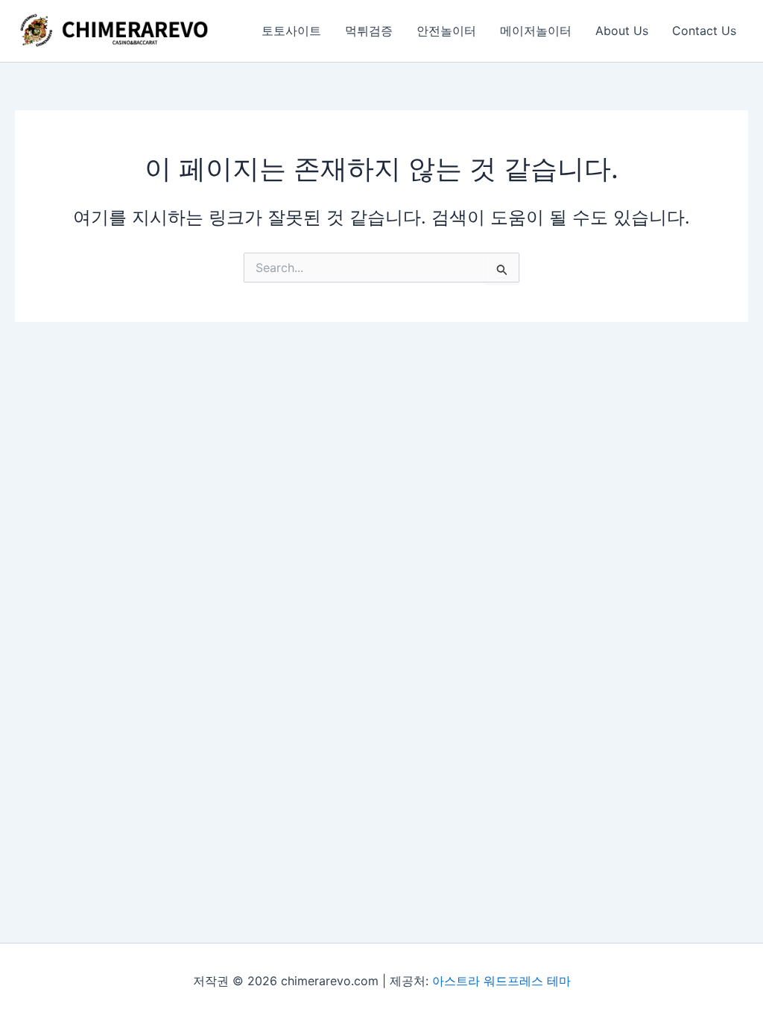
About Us (621, 30)
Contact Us (704, 30)
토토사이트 (291, 30)
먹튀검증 (369, 30)
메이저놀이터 (536, 30)
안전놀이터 (446, 30)
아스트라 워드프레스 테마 (501, 980)
